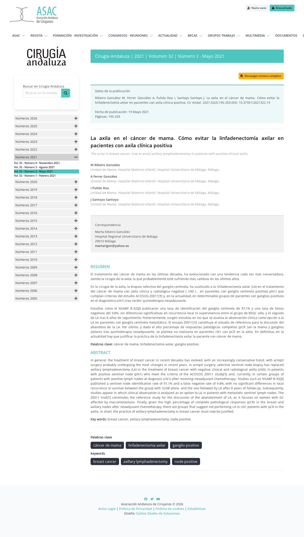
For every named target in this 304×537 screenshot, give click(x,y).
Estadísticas (197, 509)
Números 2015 (26, 221)
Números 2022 (26, 149)
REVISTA (36, 35)
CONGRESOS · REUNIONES (128, 35)
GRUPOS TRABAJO (221, 35)
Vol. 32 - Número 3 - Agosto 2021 (34, 167)
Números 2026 (26, 118)
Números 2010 (26, 259)
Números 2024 (26, 134)
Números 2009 (26, 267)
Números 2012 (26, 244)
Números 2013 (26, 236)
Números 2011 (26, 252)
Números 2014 (26, 228)
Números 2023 (26, 141)
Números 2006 (26, 290)
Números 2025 (26, 126)
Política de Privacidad (135, 509)
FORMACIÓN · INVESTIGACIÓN (75, 35)
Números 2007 (26, 283)
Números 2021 (26, 157)
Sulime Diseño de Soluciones (158, 513)
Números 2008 (26, 275)
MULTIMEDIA (255, 35)
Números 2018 (26, 197)
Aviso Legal (107, 509)
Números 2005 (26, 298)
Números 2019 (26, 189)
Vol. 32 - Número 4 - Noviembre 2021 (37, 163)
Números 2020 (26, 182)
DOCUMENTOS (286, 35)
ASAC (16, 35)
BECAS (192, 35)
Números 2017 (26, 205)
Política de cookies (170, 509)
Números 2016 (26, 213)
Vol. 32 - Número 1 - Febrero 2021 (35, 175)
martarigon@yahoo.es (112, 246)
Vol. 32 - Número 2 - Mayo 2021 (33, 171)
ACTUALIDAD (167, 35)
